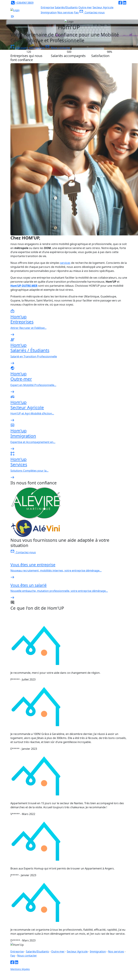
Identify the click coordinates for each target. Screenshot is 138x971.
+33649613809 (24, 3)
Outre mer (85, 7)
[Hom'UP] (15, 10)
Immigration (49, 12)
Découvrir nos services (27, 48)
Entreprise (47, 7)
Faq (76, 12)
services (65, 263)
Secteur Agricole (103, 7)
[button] (12, 17)
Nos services (65, 12)
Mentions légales (20, 969)
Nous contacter (58, 48)
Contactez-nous (92, 12)
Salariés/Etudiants (66, 7)
